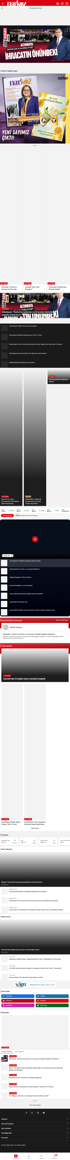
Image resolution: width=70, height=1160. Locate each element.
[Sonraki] (18, 515)
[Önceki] (16, 515)
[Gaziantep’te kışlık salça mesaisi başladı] (59, 220)
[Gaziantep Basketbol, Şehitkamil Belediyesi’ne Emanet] (35, 891)
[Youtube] (44, 1113)
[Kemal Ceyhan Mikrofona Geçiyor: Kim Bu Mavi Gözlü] (35, 936)
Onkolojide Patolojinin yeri (19, 602)
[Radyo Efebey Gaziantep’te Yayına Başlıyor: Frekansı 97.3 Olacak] (35, 1086)
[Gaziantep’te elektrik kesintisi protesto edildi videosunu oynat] (35, 539)
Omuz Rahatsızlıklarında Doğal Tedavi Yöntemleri (26, 594)
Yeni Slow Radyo (35, 1105)
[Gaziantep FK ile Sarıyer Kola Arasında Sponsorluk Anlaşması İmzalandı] (35, 900)
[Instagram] (38, 1113)
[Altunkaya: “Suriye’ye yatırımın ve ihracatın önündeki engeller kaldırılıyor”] (35, 44)
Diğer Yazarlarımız (62, 620)
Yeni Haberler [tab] (19, 1051)
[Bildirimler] (67, 3)
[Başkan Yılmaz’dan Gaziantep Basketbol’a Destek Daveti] (35, 869)
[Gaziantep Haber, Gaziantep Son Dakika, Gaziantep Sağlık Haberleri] (16, 4)
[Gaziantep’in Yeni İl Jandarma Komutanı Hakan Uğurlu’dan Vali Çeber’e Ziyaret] (35, 346)
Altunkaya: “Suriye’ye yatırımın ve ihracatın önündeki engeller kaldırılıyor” (29, 634)
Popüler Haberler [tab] (6, 1051)
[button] (58, 3)
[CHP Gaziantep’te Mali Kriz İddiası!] (59, 376)
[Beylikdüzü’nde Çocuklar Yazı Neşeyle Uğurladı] (35, 1077)
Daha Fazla (35, 828)
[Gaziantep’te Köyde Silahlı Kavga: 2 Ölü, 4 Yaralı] (35, 337)
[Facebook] (26, 1113)
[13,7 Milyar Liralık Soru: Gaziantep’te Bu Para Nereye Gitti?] (35, 1095)
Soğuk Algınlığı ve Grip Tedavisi (20, 577)
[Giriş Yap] (62, 3)
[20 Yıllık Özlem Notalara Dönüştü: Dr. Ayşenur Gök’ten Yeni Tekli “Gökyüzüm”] (35, 968)
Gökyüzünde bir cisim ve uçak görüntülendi (24, 569)
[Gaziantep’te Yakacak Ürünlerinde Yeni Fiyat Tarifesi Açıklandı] (35, 437)
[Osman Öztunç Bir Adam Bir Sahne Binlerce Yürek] (35, 976)
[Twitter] (32, 1113)
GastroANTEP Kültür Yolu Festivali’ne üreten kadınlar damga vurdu (32, 610)
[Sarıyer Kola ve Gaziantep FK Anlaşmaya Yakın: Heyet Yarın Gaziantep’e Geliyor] (35, 909)
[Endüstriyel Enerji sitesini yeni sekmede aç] (35, 15)
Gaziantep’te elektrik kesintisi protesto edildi (25, 561)
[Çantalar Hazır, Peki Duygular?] (35, 220)
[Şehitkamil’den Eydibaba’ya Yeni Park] (35, 364)
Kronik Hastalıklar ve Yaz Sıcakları (21, 585)
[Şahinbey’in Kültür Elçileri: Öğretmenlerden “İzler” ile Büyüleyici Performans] (35, 959)
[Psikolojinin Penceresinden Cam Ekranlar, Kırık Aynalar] (35, 355)
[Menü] (3, 3)
